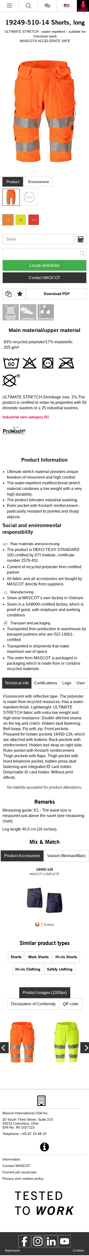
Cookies (78, 1250)
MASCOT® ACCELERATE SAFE (45, 41)
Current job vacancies (19, 1172)
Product (12, 182)
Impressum (12, 1250)
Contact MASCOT (44, 278)
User (80, 683)
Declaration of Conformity (33, 1004)
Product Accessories (22, 856)
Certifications (45, 683)
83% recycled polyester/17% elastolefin (38, 342)
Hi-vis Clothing (27, 969)
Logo (66, 683)
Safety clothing (59, 969)
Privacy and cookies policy (23, 1178)
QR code (70, 1004)
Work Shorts (38, 956)
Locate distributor (44, 265)
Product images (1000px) (45, 992)
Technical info (17, 683)
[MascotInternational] (64, 1241)
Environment (38, 182)
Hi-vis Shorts (66, 956)
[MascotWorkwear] (24, 1241)
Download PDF (57, 294)
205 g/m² (11, 347)
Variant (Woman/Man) (66, 856)
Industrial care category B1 (25, 417)
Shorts (16, 956)
